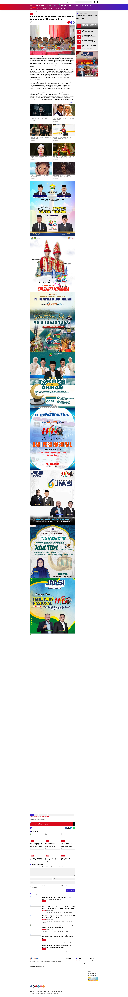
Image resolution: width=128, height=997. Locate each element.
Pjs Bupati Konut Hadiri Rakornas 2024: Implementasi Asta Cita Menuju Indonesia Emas (89, 36)
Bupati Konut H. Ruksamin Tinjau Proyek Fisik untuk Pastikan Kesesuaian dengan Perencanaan (89, 31)
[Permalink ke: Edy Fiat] (31, 22)
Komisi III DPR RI (43, 815)
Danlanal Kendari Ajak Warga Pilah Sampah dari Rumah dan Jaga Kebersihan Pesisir (68, 860)
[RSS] (43, 986)
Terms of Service (92, 973)
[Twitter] (68, 828)
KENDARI (66, 967)
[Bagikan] (74, 22)
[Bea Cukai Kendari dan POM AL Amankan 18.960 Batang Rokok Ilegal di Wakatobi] (37, 837)
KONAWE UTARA (68, 965)
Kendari (79, 965)
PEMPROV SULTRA (68, 963)
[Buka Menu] (97, 2)
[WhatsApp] (74, 828)
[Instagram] (41, 986)
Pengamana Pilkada (36, 816)
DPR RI (36, 815)
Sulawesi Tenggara (82, 963)
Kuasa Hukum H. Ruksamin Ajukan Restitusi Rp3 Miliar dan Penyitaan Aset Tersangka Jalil (36, 860)
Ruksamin (80, 969)
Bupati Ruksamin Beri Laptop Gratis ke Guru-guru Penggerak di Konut (89, 46)
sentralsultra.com (36, 2)
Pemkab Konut (81, 967)
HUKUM (31, 13)
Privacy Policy (91, 969)
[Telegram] (71, 828)
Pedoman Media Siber (93, 967)
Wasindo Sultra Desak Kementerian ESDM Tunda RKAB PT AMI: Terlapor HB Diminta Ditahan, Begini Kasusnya (51, 845)
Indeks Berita (91, 961)
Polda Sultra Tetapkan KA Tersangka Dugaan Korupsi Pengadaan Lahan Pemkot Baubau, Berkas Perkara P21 (52, 860)
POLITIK (66, 969)
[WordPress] (38, 986)
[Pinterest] (36, 986)
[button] (90, 2)
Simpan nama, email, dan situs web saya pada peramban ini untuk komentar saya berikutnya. (51, 886)
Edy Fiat (34, 22)
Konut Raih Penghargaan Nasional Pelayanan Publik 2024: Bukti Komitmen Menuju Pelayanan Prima (89, 41)
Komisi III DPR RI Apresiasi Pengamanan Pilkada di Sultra (62, 815)
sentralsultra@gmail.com (38, 966)
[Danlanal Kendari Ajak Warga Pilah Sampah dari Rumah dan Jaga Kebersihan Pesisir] (68, 852)
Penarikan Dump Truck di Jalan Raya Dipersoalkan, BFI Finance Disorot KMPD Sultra (68, 845)
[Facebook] (66, 828)
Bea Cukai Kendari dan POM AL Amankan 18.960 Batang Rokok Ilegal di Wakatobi (37, 845)
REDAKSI (89, 971)
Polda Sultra (46, 816)
